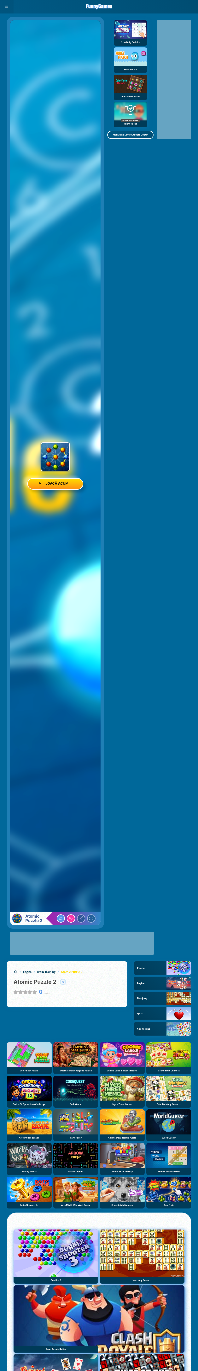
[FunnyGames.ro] (16, 972)
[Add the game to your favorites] (63, 982)
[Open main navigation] (7, 6)
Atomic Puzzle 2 (71, 972)
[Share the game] (81, 918)
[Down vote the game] (71, 918)
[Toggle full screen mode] (91, 918)
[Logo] (99, 6)
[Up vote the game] (61, 918)
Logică (27, 972)
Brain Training (46, 972)
